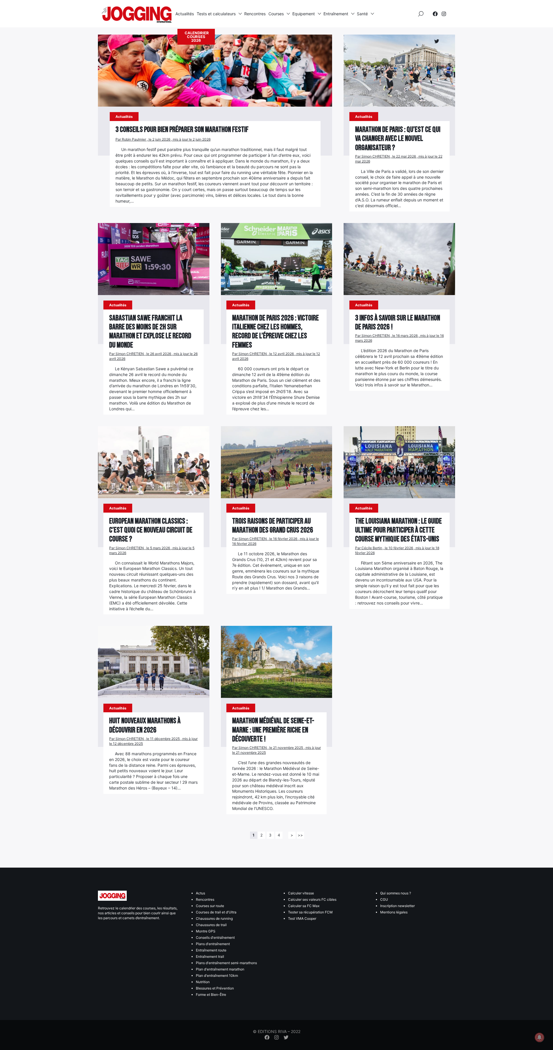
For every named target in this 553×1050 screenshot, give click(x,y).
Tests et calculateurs (216, 13)
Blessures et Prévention (215, 988)
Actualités (184, 13)
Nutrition (203, 982)
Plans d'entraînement (213, 944)
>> (300, 835)
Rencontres (255, 13)
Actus (200, 893)
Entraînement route (211, 950)
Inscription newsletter (397, 906)
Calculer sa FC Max (303, 906)
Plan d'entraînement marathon (220, 969)
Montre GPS (205, 931)
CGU (384, 899)
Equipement (303, 13)
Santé (362, 13)
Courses (276, 13)
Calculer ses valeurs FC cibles (312, 899)
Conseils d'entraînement (215, 937)
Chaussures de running (214, 918)
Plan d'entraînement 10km (217, 975)
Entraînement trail (210, 956)
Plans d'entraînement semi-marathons (226, 963)
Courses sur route (210, 906)
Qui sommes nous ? (395, 893)
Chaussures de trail (211, 925)
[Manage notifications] (539, 1037)
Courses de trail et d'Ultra (216, 912)
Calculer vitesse (301, 893)
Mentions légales (394, 912)
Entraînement (335, 13)
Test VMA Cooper (302, 918)
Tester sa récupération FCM (310, 912)
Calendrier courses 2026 (197, 37)
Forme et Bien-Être (211, 994)
